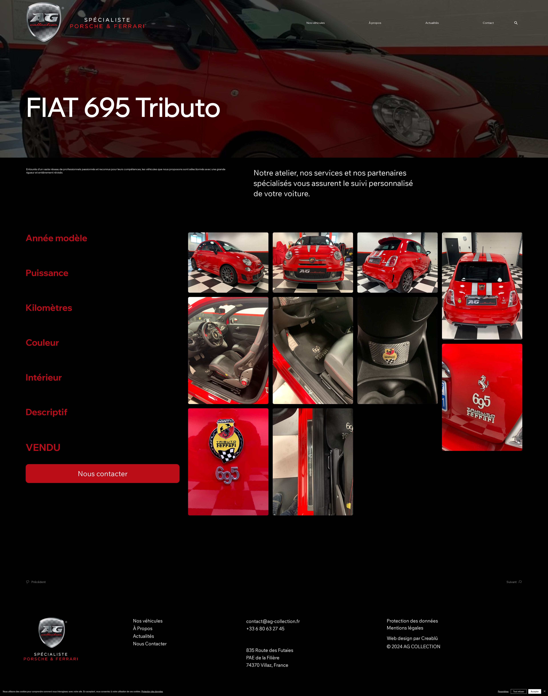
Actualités (143, 636)
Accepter (535, 691)
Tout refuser (518, 691)
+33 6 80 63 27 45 (265, 628)
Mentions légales (405, 628)
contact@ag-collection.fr (273, 621)
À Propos (142, 628)
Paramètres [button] (503, 691)
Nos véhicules (148, 621)
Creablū (429, 638)
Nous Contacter (150, 643)
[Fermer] (544, 691)
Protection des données (412, 621)
